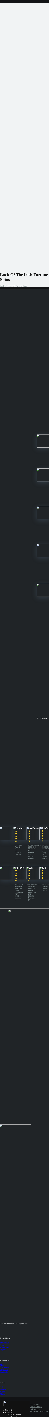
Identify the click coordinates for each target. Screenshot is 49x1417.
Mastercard (4, 1343)
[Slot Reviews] (15, 1405)
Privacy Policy (36, 1407)
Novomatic (4, 1367)
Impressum (34, 1404)
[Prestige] (6, 839)
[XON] (33, 879)
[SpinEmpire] (19, 839)
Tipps (2, 1394)
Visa (2, 1345)
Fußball (3, 1389)
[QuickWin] (6, 879)
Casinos (8, 1412)
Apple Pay (4, 1347)
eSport (2, 1392)
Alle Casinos (15, 1415)
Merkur (3, 1365)
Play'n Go (4, 1369)
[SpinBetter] (33, 839)
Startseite (9, 1410)
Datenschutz (35, 1409)
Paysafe (3, 1350)
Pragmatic (4, 1372)
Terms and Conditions (39, 1411)
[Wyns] (19, 879)
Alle (2, 1387)
